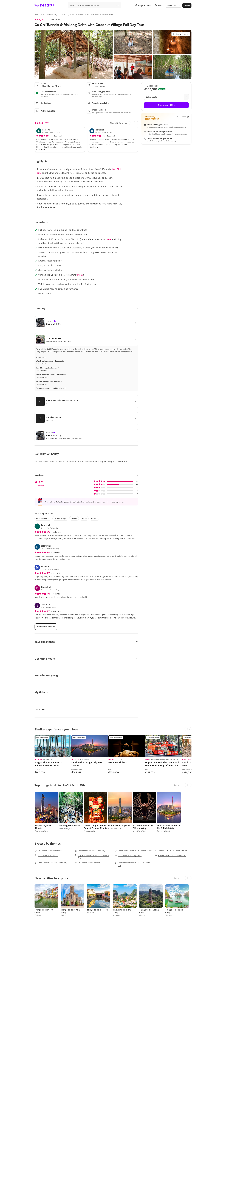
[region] (53, 746)
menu (80, 274)
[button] (74, 54)
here (109, 239)
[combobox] (94, 5)
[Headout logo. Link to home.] (45, 5)
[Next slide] (136, 123)
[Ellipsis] (68, 15)
